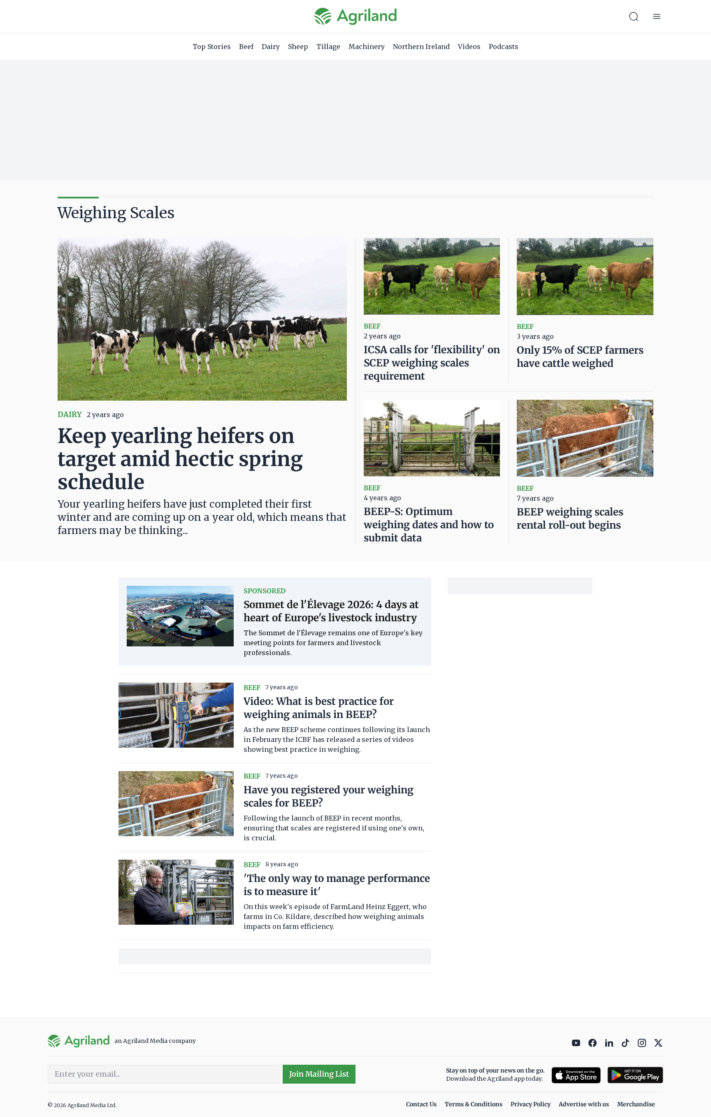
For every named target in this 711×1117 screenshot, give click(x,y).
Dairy (271, 46)
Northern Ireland (421, 46)
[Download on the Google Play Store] (635, 1075)
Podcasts (503, 46)
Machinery (367, 46)
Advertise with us (584, 1104)
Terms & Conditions (473, 1104)
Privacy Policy (531, 1104)
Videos (469, 46)
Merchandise (636, 1104)
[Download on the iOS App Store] (576, 1075)
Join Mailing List (319, 1074)
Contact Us (421, 1104)
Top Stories (212, 46)
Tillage (328, 46)
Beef (246, 46)
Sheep (298, 46)
